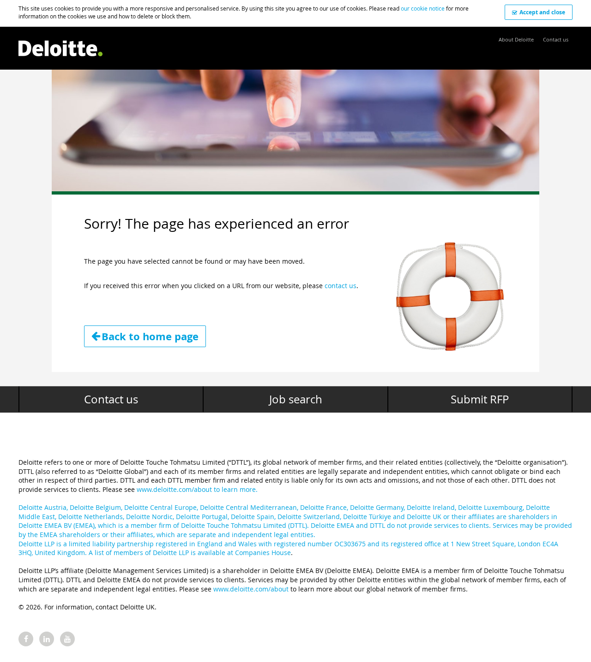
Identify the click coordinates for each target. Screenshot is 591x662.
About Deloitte (516, 39)
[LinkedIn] (46, 639)
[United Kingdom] (60, 44)
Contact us (555, 39)
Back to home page (150, 336)
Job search (295, 399)
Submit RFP (480, 399)
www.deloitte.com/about (251, 589)
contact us (340, 285)
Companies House (263, 552)
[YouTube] (67, 639)
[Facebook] (25, 639)
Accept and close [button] (542, 12)
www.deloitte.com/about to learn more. (197, 489)
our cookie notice (423, 8)
